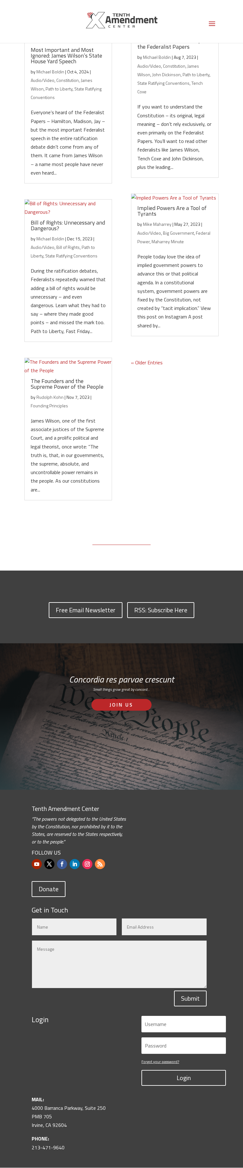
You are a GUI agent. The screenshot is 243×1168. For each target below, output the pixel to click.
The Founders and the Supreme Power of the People (67, 384)
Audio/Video (42, 80)
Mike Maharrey (157, 224)
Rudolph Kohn (50, 397)
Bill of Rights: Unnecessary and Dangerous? (68, 225)
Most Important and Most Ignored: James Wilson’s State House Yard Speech (66, 55)
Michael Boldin (50, 71)
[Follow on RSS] (100, 864)
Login (184, 1078)
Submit (190, 998)
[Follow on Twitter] (49, 864)
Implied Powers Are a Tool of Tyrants (172, 211)
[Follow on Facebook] (62, 864)
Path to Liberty (59, 88)
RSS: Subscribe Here (160, 610)
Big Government (178, 233)
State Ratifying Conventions (71, 255)
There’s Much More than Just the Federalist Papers (172, 44)
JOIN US (121, 704)
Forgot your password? (160, 1062)
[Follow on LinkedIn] (75, 864)
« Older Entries (147, 362)
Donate (49, 889)
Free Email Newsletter (85, 610)
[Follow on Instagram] (87, 864)
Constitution (67, 80)
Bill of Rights (68, 247)
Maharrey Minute (168, 241)
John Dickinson (166, 74)
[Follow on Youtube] (37, 864)
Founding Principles (49, 405)
